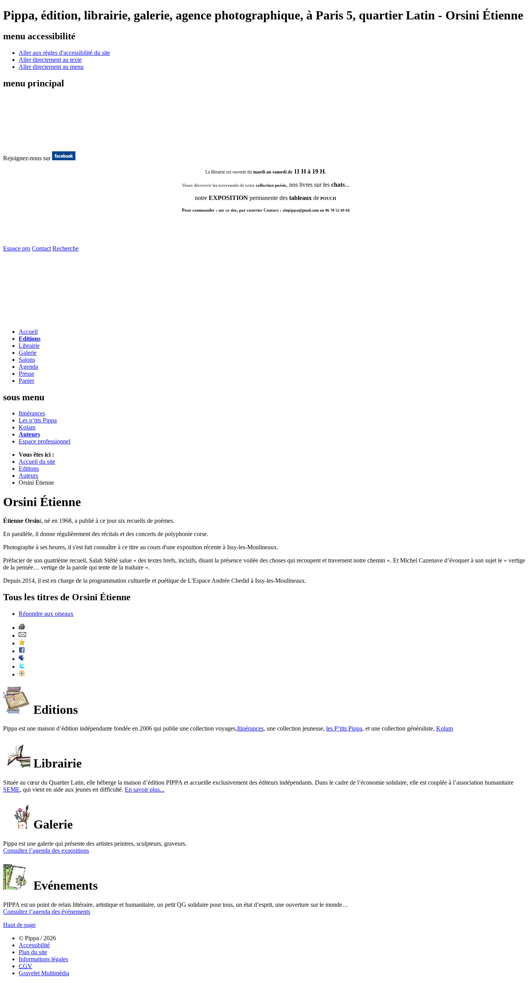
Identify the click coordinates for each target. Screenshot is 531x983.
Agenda (28, 366)
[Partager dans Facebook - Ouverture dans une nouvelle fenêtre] (22, 651)
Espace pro (16, 248)
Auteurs (29, 434)
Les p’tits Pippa (38, 420)
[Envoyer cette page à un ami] (22, 635)
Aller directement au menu (51, 66)
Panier (26, 380)
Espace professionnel (44, 441)
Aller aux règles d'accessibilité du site (64, 52)
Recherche (65, 248)
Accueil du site (37, 461)
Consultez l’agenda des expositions (46, 850)
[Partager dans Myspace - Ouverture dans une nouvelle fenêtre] (22, 658)
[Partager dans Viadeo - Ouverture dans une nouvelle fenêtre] (22, 674)
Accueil (28, 331)
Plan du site (33, 952)
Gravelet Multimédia (44, 973)
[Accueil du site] (34, 143)
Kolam (27, 427)
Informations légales (43, 959)
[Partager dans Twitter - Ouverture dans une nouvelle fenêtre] (22, 666)
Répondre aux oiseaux (46, 613)
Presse (26, 373)
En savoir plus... (144, 789)
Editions (29, 338)
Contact (41, 248)
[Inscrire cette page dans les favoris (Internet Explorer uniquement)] (22, 643)
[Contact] (48, 320)
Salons (27, 359)
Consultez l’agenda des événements (46, 911)
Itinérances (32, 413)
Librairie (29, 345)
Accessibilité (34, 945)
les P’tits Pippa (344, 728)
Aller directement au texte (50, 59)
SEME (11, 789)
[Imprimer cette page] (22, 627)
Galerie (28, 352)
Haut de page (19, 925)
